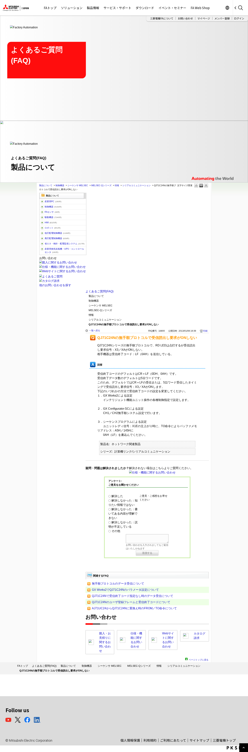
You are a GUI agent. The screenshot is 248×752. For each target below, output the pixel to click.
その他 (115, 531)
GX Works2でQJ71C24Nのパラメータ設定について (125, 589)
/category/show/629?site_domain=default (42, 206)
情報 (117, 185)
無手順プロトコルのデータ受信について (118, 583)
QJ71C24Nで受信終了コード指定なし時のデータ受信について (132, 595)
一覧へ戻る (94, 330)
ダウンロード (145, 7)
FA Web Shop (200, 7)
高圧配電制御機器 (57, 238)
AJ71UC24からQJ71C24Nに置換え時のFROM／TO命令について (134, 608)
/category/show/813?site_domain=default (42, 249)
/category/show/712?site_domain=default (42, 222)
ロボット (52, 228)
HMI (51, 222)
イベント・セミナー (172, 7)
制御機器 (60, 185)
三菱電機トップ (224, 740)
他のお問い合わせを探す (55, 285)
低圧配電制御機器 (57, 233)
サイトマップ (199, 740)
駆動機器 (53, 217)
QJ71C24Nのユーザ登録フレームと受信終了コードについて (131, 602)
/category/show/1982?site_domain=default (42, 212)
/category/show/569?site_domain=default (42, 217)
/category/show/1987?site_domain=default (42, 201)
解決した (117, 496)
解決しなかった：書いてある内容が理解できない (123, 513)
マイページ (203, 18)
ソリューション (71, 7)
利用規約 (149, 740)
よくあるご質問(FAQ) (99, 291)
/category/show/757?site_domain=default (42, 243)
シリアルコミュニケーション (136, 185)
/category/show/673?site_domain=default (42, 227)
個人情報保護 (130, 740)
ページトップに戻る (198, 659)
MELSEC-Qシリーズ (101, 185)
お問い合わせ (185, 18)
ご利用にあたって (173, 740)
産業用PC (53, 201)
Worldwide (227, 7)
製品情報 (93, 7)
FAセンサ (52, 212)
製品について (45, 185)
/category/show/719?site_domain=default (42, 233)
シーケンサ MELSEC (78, 185)
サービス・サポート (117, 7)
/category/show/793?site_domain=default (42, 238)
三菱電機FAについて (161, 18)
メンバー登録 (222, 18)
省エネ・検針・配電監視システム (64, 243)
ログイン (239, 18)
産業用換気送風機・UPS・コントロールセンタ (64, 250)
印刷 (205, 331)
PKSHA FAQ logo (236, 747)
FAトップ (50, 7)
